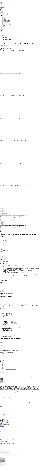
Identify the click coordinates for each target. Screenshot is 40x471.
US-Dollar (4, 17)
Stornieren (2, 441)
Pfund (4, 18)
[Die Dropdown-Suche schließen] (3, 7)
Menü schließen (4, 14)
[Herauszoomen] (1, 214)
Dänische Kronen (6, 22)
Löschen (6, 441)
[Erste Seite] (2, 412)
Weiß (3, 241)
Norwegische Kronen (6, 23)
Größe (1, 242)
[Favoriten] (0, 9)
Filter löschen (3, 465)
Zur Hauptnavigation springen (21, 0)
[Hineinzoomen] (6, 214)
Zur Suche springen (12, 0)
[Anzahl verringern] (1, 256)
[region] (20, 140)
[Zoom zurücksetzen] (4, 214)
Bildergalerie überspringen (4, 49)
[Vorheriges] (1, 208)
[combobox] (5, 5)
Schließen (2, 449)
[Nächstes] (4, 208)
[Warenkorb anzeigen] (0, 33)
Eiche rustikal (5, 240)
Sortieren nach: (3, 369)
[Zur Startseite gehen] (4, 2)
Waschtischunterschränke (5, 231)
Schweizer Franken (6, 20)
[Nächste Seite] (2, 416)
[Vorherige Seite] (2, 413)
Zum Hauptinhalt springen (4, 0)
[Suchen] (1, 7)
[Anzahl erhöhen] (6, 256)
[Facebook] (2, 426)
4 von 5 (3, 244)
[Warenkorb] (0, 10)
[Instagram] (2, 425)
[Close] (0, 445)
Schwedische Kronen (6, 21)
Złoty (4, 19)
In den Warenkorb (4, 258)
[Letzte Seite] (2, 417)
